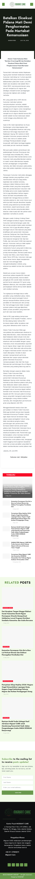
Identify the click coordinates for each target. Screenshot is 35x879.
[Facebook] (21, 864)
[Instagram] (17, 864)
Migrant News (7, 607)
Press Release (7, 681)
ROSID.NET (21, 877)
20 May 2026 (15, 509)
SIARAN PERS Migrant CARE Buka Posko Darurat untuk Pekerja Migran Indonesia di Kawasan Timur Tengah (21, 545)
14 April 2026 (15, 538)
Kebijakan (24, 457)
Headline (6, 646)
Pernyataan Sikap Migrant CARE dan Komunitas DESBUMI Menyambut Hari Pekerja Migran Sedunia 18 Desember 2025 (21, 556)
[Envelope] (9, 864)
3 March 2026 (15, 550)
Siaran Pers (12, 40)
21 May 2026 (8, 495)
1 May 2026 (15, 522)
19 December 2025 (16, 562)
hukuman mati (15, 457)
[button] (3, 4)
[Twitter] (13, 864)
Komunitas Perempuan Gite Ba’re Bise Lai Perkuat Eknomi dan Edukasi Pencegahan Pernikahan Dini (21, 504)
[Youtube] (25, 864)
